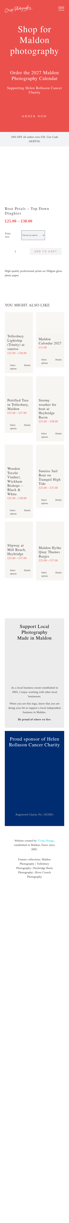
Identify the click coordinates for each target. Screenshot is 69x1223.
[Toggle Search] (50, 8)
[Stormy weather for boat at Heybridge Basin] (50, 385)
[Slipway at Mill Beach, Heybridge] (19, 531)
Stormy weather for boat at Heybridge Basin (47, 408)
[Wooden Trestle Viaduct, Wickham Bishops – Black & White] (19, 454)
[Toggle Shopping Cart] (40, 9)
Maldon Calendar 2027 (50, 341)
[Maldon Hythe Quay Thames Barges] (50, 532)
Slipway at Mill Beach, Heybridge (16, 549)
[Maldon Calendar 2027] (50, 323)
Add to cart (45, 251)
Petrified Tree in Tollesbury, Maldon (18, 404)
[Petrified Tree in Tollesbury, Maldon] (19, 385)
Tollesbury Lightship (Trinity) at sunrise (16, 342)
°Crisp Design (45, 840)
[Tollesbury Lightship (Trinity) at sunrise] (19, 321)
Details (27, 365)
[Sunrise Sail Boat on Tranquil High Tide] (50, 455)
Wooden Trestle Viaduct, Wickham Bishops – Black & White (15, 481)
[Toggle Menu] (61, 8)
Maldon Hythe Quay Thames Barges (50, 551)
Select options (13, 367)
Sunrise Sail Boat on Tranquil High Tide (50, 477)
